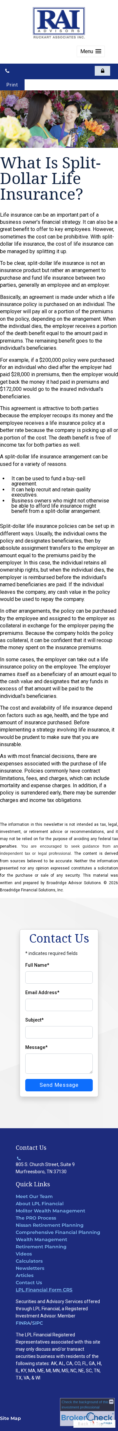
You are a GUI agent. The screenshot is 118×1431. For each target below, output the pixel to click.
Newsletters (30, 1268)
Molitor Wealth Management (50, 1211)
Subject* (34, 1020)
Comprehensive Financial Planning (58, 1232)
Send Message (59, 1085)
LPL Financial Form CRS (44, 1290)
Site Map (10, 1418)
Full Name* (37, 965)
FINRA (23, 1323)
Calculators (29, 1261)
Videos (24, 1254)
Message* (36, 1047)
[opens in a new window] (102, 71)
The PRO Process (36, 1218)
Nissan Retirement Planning (50, 1225)
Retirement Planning (41, 1247)
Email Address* (42, 992)
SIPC (37, 1323)
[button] (91, 51)
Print (12, 84)
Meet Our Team (34, 1196)
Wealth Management (41, 1239)
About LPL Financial (40, 1204)
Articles (24, 1275)
